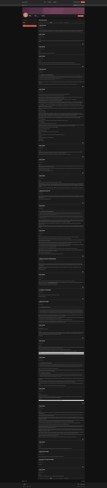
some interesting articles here (52, 282)
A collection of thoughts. (45, 290)
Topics (24, 24)
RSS (30, 486)
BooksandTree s (50, 211)
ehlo (48, 307)
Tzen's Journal (42, 25)
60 (47, 22)
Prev (40, 22)
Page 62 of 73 (66, 22)
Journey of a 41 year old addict (46, 459)
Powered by (81, 486)
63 (52, 22)
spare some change (44, 301)
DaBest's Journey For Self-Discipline (47, 258)
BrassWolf (49, 363)
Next (61, 22)
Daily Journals (41, 26)
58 (44, 22)
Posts (24, 25)
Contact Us (24, 486)
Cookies (27, 486)
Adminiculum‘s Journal (44, 190)
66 (57, 22)
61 (49, 22)
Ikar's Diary (42, 34)
